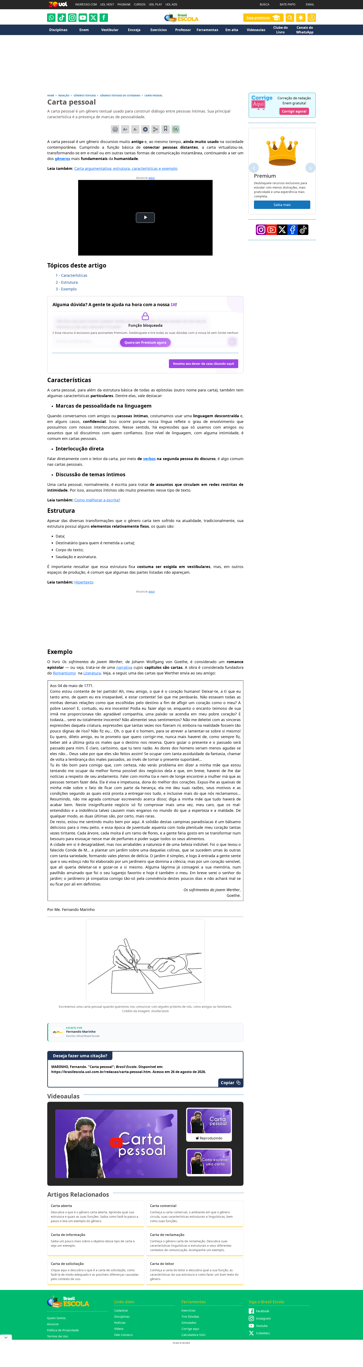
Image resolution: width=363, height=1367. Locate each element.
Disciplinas (122, 1316)
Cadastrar (121, 1310)
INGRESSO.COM (86, 4)
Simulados (189, 1323)
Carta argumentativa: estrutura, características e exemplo (126, 168)
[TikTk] (303, 229)
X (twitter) (263, 1333)
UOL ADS (171, 4)
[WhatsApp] (51, 17)
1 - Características (71, 275)
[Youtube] (83, 17)
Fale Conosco (123, 1335)
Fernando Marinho (81, 1032)
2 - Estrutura (67, 282)
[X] (93, 17)
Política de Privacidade (63, 1330)
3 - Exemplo (66, 288)
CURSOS (140, 4)
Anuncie (53, 1324)
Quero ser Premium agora (145, 342)
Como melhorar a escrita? (97, 499)
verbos (149, 458)
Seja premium (258, 17)
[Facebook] (292, 229)
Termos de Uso (57, 1336)
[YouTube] (271, 229)
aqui (152, 178)
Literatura (92, 673)
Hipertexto (83, 582)
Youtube (262, 1326)
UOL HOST (107, 4)
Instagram (263, 1318)
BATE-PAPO (287, 4)
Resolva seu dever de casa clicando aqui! (203, 364)
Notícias (120, 1323)
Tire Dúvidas (190, 1316)
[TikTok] (62, 17)
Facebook (262, 1311)
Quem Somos (56, 1318)
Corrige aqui (190, 1329)
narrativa (124, 667)
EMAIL (310, 4)
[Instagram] (72, 17)
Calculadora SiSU (193, 1335)
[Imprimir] (115, 129)
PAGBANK (124, 4)
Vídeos (119, 1329)
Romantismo (64, 673)
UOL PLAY (155, 4)
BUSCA (264, 4)
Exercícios (188, 1310)
